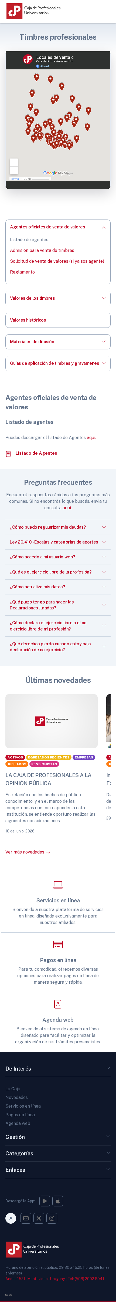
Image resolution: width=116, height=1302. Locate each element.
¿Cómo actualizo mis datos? (37, 586)
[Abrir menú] (103, 11)
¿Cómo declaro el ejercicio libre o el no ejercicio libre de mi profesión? (48, 625)
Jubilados (17, 764)
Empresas (84, 757)
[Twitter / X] (38, 1218)
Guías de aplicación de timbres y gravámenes (54, 363)
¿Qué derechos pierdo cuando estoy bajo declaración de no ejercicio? (50, 646)
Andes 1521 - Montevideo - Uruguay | (36, 1279)
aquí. (91, 437)
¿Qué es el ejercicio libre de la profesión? (50, 572)
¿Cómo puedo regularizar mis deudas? (48, 527)
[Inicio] (38, 11)
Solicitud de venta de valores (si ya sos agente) (57, 261)
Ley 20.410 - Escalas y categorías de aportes (54, 542)
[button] (108, 1070)
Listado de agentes (29, 239)
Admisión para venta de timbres (42, 250)
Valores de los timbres (32, 298)
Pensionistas (44, 764)
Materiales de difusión (32, 341)
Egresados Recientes (48, 757)
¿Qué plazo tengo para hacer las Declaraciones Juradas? (42, 604)
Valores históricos (28, 320)
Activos (15, 757)
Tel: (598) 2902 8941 (85, 1279)
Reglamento (22, 272)
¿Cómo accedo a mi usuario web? (42, 556)
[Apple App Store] (57, 1201)
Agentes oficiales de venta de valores (47, 227)
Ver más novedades (24, 852)
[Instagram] (44, 1201)
